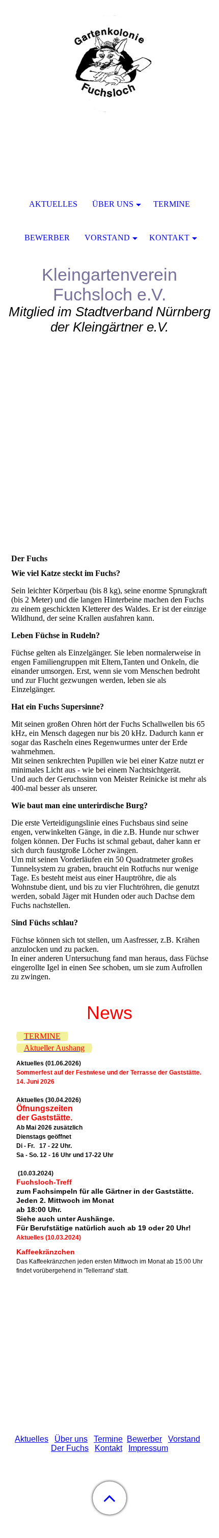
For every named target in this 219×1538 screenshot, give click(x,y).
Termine (108, 1439)
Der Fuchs (70, 1448)
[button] (109, 1498)
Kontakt (108, 1448)
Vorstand (184, 1439)
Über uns (71, 1439)
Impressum (148, 1448)
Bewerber (144, 1439)
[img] (109, 63)
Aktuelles (31, 1439)
